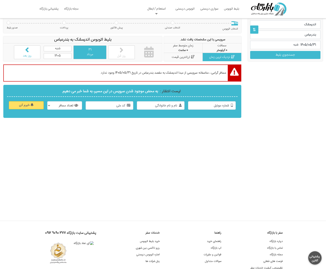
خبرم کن (25, 105)
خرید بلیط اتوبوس (150, 241)
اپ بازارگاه (216, 248)
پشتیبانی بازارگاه (49, 9)
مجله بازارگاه (71, 9)
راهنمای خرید (214, 241)
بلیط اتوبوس (231, 9)
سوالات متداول (213, 261)
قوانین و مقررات (212, 254)
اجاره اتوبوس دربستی (148, 254)
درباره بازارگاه (276, 241)
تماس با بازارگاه (275, 248)
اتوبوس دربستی (184, 9)
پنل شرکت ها (152, 261)
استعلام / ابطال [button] (156, 9)
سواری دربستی (209, 9)
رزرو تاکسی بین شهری (148, 248)
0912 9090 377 (55, 233)
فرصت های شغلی (273, 261)
